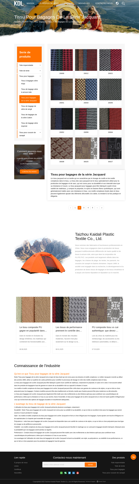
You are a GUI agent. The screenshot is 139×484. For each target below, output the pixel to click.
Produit (68, 3)
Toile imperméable (26, 65)
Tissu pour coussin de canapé (113, 473)
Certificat (17, 469)
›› (101, 208)
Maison (30, 3)
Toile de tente (24, 71)
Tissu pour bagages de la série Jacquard (49, 373)
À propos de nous (49, 3)
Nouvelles (84, 3)
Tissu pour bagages (38, 22)
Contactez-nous (104, 3)
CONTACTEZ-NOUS (29, 172)
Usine (16, 466)
